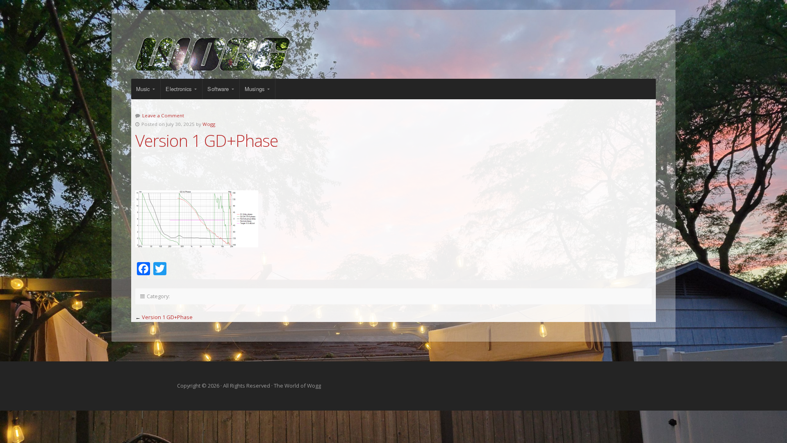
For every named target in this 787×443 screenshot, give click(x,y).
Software (218, 89)
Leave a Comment (163, 115)
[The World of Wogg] (393, 54)
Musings (254, 89)
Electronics (178, 89)
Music (143, 89)
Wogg (208, 124)
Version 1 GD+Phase (167, 317)
